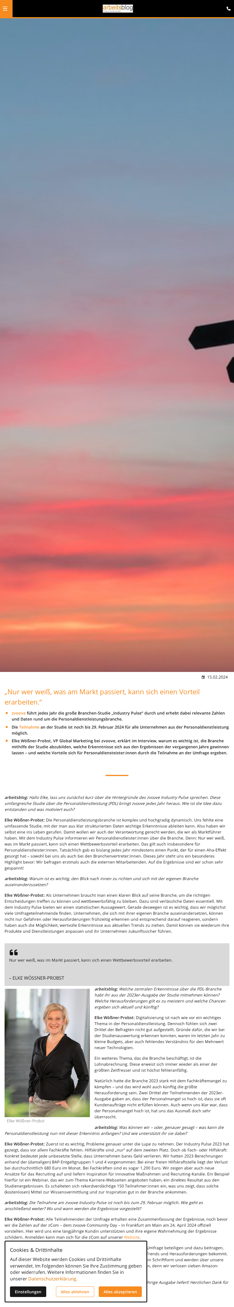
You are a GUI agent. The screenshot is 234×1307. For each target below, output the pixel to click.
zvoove (19, 713)
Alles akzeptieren (120, 1291)
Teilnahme (29, 727)
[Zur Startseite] (118, 8)
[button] (5, 8)
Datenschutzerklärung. (52, 1279)
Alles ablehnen (75, 1291)
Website (132, 1237)
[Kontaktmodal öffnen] (227, 7)
